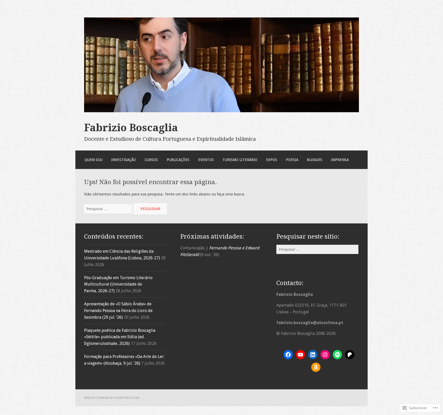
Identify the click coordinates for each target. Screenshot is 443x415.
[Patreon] (349, 354)
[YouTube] (300, 354)
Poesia (292, 160)
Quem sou (94, 160)
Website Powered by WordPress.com (111, 398)
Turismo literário (240, 160)
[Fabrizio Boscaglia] (221, 111)
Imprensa (340, 160)
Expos (271, 160)
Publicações (178, 160)
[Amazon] (315, 367)
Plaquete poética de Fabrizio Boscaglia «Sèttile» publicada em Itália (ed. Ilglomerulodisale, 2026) (119, 337)
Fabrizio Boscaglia (131, 128)
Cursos (151, 160)
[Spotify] (337, 354)
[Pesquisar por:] (108, 208)
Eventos (206, 160)
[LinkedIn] (312, 354)
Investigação (123, 160)
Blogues (314, 160)
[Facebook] (288, 354)
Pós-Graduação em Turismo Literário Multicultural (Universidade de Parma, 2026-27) (118, 284)
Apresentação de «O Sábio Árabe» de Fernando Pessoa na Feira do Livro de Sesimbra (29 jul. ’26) (118, 310)
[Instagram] (325, 354)
